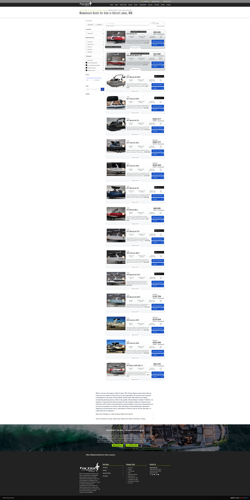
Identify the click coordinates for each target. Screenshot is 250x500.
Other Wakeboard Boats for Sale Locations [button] (100, 455)
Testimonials (131, 471)
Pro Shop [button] (156, 4)
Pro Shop (130, 483)
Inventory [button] (105, 467)
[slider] (86, 77)
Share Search (162, 26)
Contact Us (146, 1)
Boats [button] (116, 4)
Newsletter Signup (132, 474)
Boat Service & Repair (133, 481)
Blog (129, 472)
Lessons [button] (150, 4)
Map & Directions (156, 1)
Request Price (160, 76)
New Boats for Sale (133, 477)
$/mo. (158, 34)
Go (102, 89)
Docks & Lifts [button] (123, 4)
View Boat (155, 44)
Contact (169, 4)
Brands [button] (130, 4)
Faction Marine (153, 467)
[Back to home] (85, 3)
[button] (109, 38)
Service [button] (136, 4)
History (130, 469)
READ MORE (146, 43)
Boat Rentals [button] (143, 4)
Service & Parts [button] (106, 473)
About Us (130, 467)
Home (111, 4)
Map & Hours (131, 476)
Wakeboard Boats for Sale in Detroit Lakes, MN (95, 10)
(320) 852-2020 (167, 1)
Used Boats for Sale (133, 479)
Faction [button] (163, 4)
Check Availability (158, 41)
